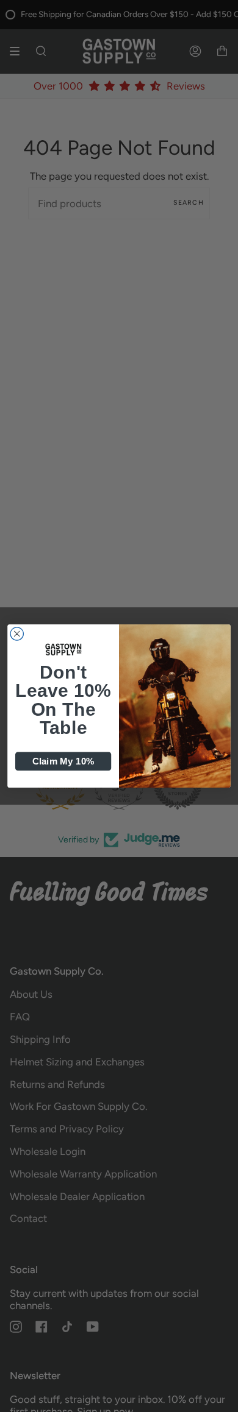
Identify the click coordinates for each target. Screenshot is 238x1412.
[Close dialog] (16, 633)
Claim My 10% (63, 761)
